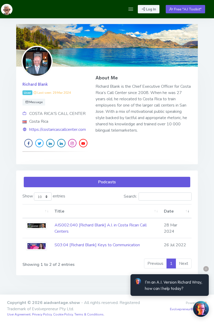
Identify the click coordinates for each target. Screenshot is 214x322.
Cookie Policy (63, 314)
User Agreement (19, 314)
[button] (131, 9)
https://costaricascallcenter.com (57, 129)
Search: (130, 196)
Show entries (43, 196)
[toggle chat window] (201, 309)
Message (35, 102)
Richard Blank (35, 84)
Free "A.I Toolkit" (187, 9)
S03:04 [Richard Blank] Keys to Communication (97, 245)
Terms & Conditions (89, 314)
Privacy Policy (42, 314)
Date (169, 211)
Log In (150, 9)
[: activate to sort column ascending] (36, 211)
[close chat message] (206, 269)
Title (59, 211)
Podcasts (107, 182)
